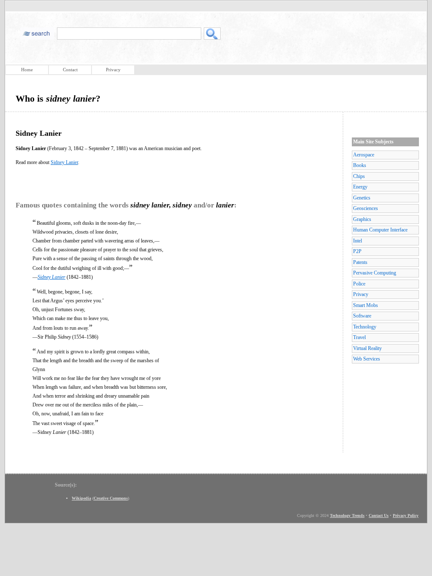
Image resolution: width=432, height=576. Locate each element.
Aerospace (363, 155)
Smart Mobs (365, 305)
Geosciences (365, 208)
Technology (364, 327)
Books (359, 165)
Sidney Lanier (64, 162)
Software (362, 316)
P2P (357, 251)
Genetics (361, 198)
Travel (359, 337)
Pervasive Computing (374, 273)
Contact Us (379, 515)
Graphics (362, 219)
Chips (359, 176)
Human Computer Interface (380, 230)
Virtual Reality (367, 348)
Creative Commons (111, 498)
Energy (360, 187)
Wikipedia (81, 498)
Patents (360, 262)
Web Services (366, 359)
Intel (357, 241)
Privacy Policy (405, 515)
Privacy (113, 69)
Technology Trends (347, 515)
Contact (70, 69)
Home (27, 69)
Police (359, 284)
